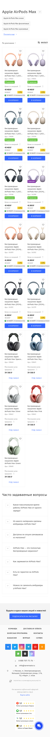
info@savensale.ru (27, 665)
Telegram (28, 647)
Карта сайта (25, 695)
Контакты (38, 633)
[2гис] (25, 712)
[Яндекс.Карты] (25, 704)
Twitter (15, 647)
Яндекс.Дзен (25, 654)
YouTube (35, 647)
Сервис (39, 638)
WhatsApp (18, 654)
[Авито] (25, 719)
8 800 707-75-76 (26, 661)
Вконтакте (8, 647)
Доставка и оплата (32, 629)
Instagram (22, 647)
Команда (12, 629)
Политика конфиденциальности (27, 680)
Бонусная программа (17, 633)
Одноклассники (42, 647)
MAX (32, 654)
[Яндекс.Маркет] (25, 727)
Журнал (26, 638)
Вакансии (12, 638)
